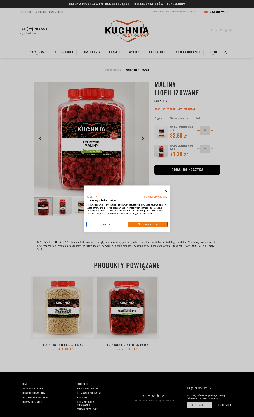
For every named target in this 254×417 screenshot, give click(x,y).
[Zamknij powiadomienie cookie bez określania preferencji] (166, 191)
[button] (91, 197)
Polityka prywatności (156, 196)
